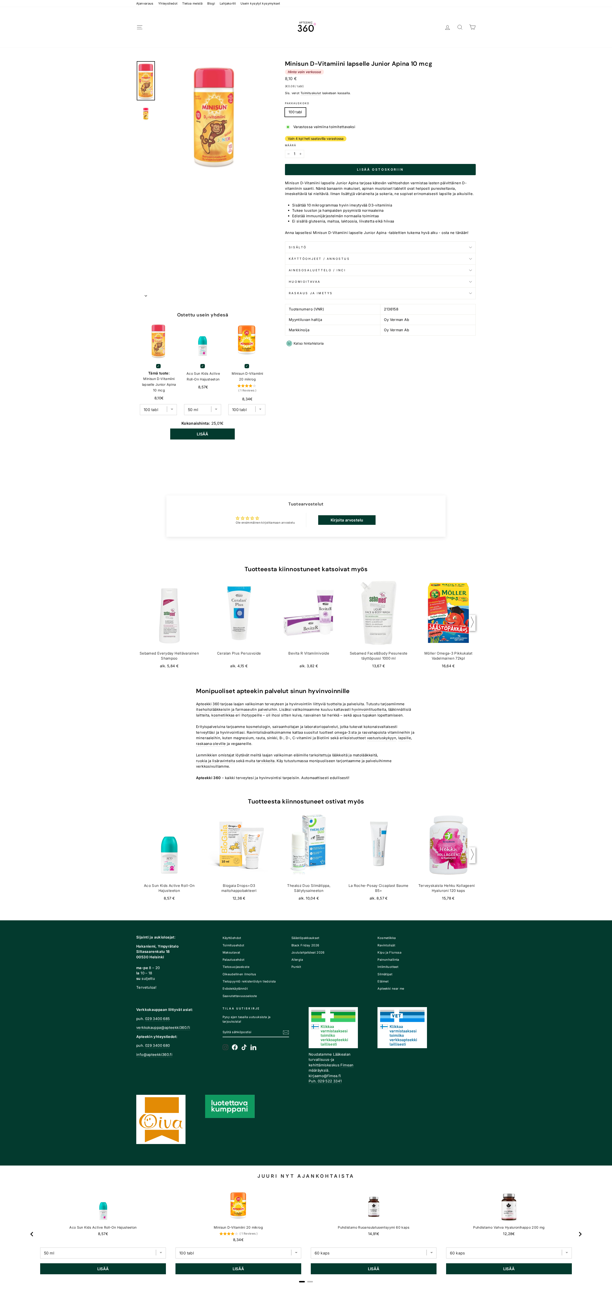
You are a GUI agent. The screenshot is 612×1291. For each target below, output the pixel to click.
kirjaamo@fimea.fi (325, 1076)
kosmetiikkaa (223, 715)
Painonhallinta (388, 959)
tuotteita (334, 704)
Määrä (290, 145)
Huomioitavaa (305, 281)
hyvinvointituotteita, (369, 709)
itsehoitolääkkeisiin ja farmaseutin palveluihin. (237, 709)
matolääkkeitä (365, 755)
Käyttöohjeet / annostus (319, 258)
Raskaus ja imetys (311, 293)
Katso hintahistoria (309, 343)
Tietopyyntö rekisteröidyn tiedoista (249, 981)
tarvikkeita (265, 761)
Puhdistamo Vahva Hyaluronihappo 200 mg (509, 1227)
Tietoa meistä (192, 3)
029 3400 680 (157, 1045)
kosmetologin (258, 726)
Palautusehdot (234, 959)
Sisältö (298, 247)
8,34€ (238, 1239)
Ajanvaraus (144, 3)
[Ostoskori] (472, 27)
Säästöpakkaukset (305, 938)
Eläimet (382, 981)
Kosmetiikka (386, 938)
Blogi (211, 3)
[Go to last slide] (32, 1234)
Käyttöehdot (232, 938)
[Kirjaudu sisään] (447, 27)
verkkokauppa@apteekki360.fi (163, 1027)
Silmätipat (384, 974)
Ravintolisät (386, 945)
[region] (306, 1234)
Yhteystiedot (168, 3)
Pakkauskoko (297, 103)
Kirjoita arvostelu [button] (347, 520)
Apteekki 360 (207, 704)
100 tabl (295, 112)
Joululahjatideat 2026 (308, 952)
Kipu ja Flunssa (389, 952)
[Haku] (460, 27)
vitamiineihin (399, 732)
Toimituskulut (311, 93)
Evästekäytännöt (235, 988)
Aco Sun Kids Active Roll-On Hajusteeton (203, 376)
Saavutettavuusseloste (240, 996)
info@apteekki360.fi (154, 1054)
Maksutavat (231, 952)
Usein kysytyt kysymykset (260, 3)
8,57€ (103, 1233)
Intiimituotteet (387, 967)
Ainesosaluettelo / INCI (317, 270)
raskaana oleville (211, 743)
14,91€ (373, 1233)
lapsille (404, 738)
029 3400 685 (157, 1018)
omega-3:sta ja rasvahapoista (360, 732)
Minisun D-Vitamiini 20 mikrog (247, 376)
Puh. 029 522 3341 (325, 1081)
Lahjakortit (228, 3)
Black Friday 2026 (305, 945)
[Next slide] (580, 1234)
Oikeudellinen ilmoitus (239, 974)
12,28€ (509, 1233)
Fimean (346, 1065)
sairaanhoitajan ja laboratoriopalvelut (305, 726)
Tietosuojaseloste (236, 967)
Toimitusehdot (233, 945)
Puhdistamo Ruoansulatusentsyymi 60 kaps (374, 1227)
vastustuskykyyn (381, 738)
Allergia (297, 959)
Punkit (296, 967)
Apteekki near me (390, 988)
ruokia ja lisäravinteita (215, 761)
